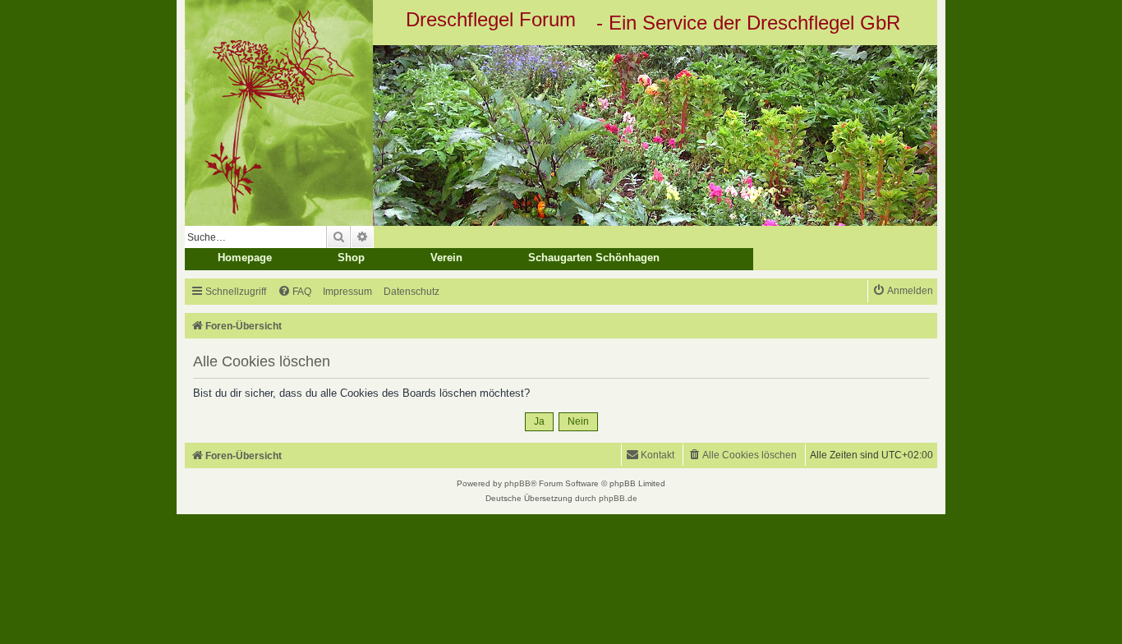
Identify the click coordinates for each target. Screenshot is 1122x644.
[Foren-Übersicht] (561, 135)
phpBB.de (618, 498)
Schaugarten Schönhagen (594, 257)
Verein (446, 257)
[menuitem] (294, 292)
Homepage (245, 257)
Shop (351, 257)
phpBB (517, 483)
